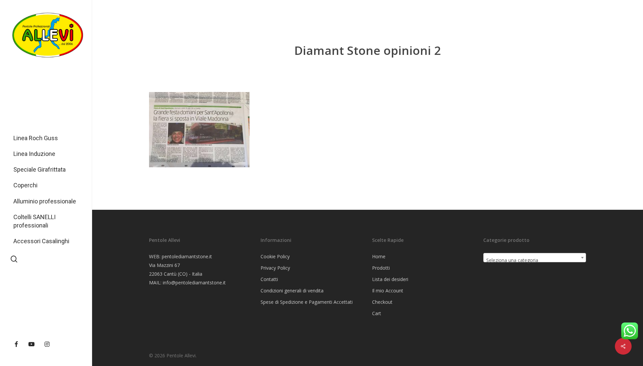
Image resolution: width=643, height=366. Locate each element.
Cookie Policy (275, 256)
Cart (376, 313)
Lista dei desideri (390, 279)
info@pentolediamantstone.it (194, 282)
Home (378, 256)
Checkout (382, 302)
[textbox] (535, 260)
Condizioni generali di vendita (292, 290)
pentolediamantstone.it (187, 256)
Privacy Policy (275, 268)
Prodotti (381, 268)
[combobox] (534, 257)
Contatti (269, 279)
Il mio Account (387, 290)
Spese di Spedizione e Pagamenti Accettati (307, 302)
